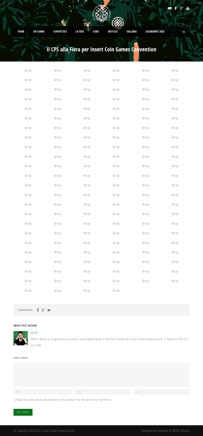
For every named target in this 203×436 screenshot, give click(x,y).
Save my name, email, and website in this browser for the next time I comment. (64, 399)
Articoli (113, 31)
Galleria (132, 31)
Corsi (96, 31)
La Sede (80, 31)
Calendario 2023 (154, 31)
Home (21, 31)
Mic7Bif (34, 333)
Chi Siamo (39, 31)
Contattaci (60, 31)
